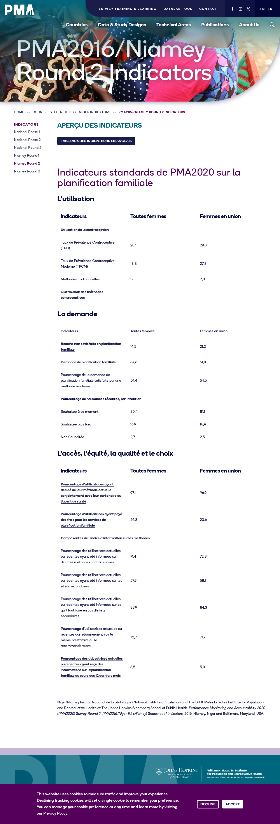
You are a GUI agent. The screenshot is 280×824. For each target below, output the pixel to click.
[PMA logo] (20, 9)
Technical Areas (173, 25)
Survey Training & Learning (128, 9)
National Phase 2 (27, 140)
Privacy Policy (55, 814)
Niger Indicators (94, 112)
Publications (215, 25)
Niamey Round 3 (27, 171)
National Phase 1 (27, 132)
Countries (77, 25)
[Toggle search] (272, 24)
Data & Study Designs (122, 25)
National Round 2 (27, 148)
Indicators (26, 124)
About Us (249, 25)
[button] (262, 9)
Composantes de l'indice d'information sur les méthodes (105, 538)
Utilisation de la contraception (85, 230)
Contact (208, 9)
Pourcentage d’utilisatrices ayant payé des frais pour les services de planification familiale (91, 520)
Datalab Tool (178, 9)
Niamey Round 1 (26, 156)
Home (19, 112)
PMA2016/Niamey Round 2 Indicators (152, 112)
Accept (233, 804)
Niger (65, 112)
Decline (207, 804)
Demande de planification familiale (88, 362)
